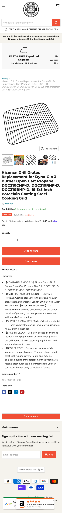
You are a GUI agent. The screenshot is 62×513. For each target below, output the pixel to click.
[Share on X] (10, 392)
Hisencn (9, 203)
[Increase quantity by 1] (29, 240)
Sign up (49, 454)
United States (29, 469)
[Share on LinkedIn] (16, 392)
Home (5, 78)
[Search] (56, 22)
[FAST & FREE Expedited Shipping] (24, 56)
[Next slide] (58, 160)
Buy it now (31, 261)
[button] (7, 160)
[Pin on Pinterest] (22, 392)
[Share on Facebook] (4, 392)
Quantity (6, 233)
